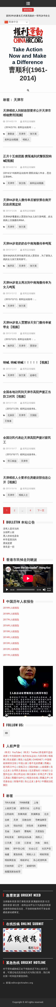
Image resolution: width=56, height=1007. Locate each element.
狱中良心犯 (19, 848)
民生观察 (11, 759)
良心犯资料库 (40, 860)
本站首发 (9, 837)
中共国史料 (15, 756)
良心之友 (29, 781)
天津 (15, 820)
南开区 (11, 265)
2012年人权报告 (11, 649)
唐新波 (11, 133)
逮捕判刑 (31, 866)
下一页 (40, 510)
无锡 (7, 831)
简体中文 (13, 22)
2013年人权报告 (11, 643)
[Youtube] (6, 733)
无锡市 (16, 831)
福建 (7, 854)
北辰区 (11, 415)
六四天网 (42, 756)
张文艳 (22, 183)
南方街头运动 (29, 756)
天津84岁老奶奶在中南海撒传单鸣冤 (27, 243)
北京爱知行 (34, 770)
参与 (37, 781)
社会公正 (33, 848)
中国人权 (22, 763)
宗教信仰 (26, 820)
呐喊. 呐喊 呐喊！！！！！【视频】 (26, 362)
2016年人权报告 (11, 625)
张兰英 (33, 133)
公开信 (36, 808)
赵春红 (33, 375)
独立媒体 (31, 774)
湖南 (7, 848)
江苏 (18, 843)
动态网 (27, 759)
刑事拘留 (22, 814)
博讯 (20, 759)
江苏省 (27, 843)
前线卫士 (22, 767)
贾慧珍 (33, 345)
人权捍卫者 (10, 808)
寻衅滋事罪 (40, 820)
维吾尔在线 (32, 777)
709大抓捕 (10, 802)
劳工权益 (12, 461)
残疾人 (39, 837)
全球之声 (42, 774)
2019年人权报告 (11, 607)
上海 (36, 802)
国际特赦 (33, 767)
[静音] (44, 589)
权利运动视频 (11, 139)
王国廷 (33, 415)
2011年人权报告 (11, 655)
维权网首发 (10, 860)
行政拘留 (9, 866)
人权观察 (44, 767)
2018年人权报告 (11, 613)
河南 (37, 843)
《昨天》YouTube (12, 752)
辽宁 (20, 866)
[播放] (7, 589)
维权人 (26, 139)
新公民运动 (19, 774)
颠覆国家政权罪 (12, 871)
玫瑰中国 (18, 781)
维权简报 (44, 854)
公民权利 (9, 814)
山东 (7, 825)
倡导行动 (24, 808)
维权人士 (23, 495)
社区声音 (46, 848)
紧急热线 (17, 854)
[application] (28, 578)
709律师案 (24, 802)
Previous (7, 715)
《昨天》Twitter (30, 752)
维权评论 (24, 860)
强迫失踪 (17, 825)
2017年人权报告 (11, 619)
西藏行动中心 (18, 777)
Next (49, 715)
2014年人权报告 (11, 637)
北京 (46, 814)
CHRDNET (38, 759)
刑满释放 (35, 814)
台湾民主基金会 (19, 770)
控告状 (30, 825)
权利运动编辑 (29, 121)
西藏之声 (44, 777)
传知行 (45, 770)
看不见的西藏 (36, 763)
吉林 (7, 820)
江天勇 (8, 843)
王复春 (8, 421)
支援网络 (41, 825)
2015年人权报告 (11, 631)
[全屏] (48, 589)
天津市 (22, 133)
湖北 (46, 843)
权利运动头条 (24, 837)
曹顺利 (27, 831)
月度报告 (39, 831)
